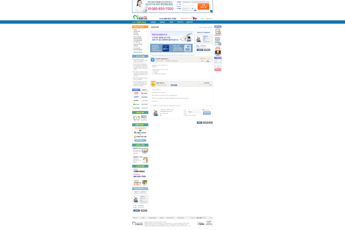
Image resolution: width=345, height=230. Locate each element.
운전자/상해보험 (137, 37)
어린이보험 (136, 34)
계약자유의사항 (169, 217)
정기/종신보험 (136, 41)
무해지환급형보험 (137, 40)
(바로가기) (201, 217)
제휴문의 (162, 217)
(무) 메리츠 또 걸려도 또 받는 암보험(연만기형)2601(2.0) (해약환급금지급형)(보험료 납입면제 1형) (141, 73)
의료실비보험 (136, 31)
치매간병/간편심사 (137, 38)
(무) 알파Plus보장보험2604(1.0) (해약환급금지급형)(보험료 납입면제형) (140, 61)
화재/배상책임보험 (137, 49)
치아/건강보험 (136, 48)
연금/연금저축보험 (137, 44)
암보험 (135, 29)
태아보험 (135, 33)
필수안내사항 (181, 217)
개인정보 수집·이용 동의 (188, 10)
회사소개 (135, 217)
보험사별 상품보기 (137, 52)
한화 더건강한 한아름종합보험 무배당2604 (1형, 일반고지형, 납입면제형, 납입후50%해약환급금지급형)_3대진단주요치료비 (141, 67)
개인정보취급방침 (152, 217)
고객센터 (143, 217)
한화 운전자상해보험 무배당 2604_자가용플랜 (140, 78)
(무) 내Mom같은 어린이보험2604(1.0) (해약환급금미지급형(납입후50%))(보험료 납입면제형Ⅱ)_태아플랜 (140, 83)
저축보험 (135, 45)
